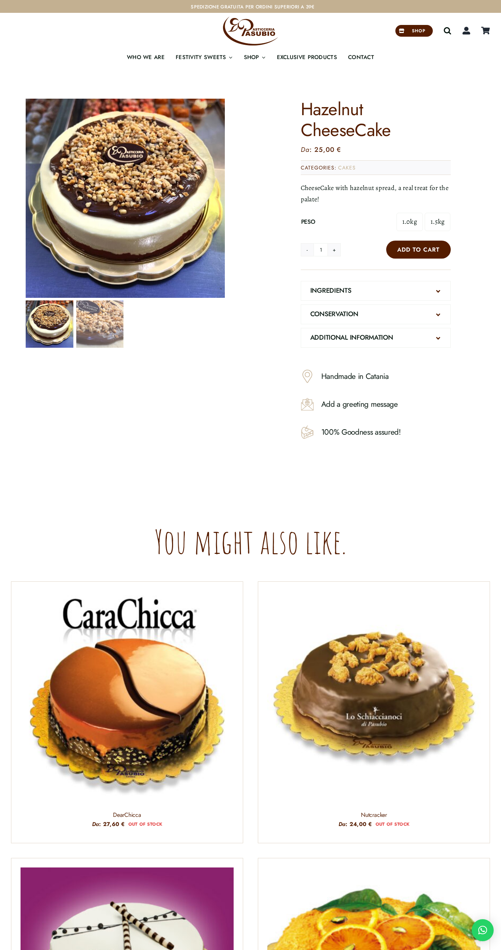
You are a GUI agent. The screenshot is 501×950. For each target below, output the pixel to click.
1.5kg (438, 221)
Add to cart (418, 249)
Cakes (347, 167)
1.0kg (409, 221)
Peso (308, 222)
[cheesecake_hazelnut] (125, 198)
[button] (447, 31)
